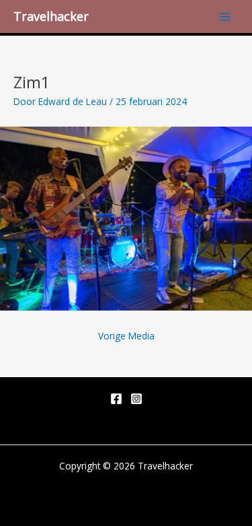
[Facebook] (116, 399)
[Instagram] (136, 399)
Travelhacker (51, 16)
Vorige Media (126, 335)
